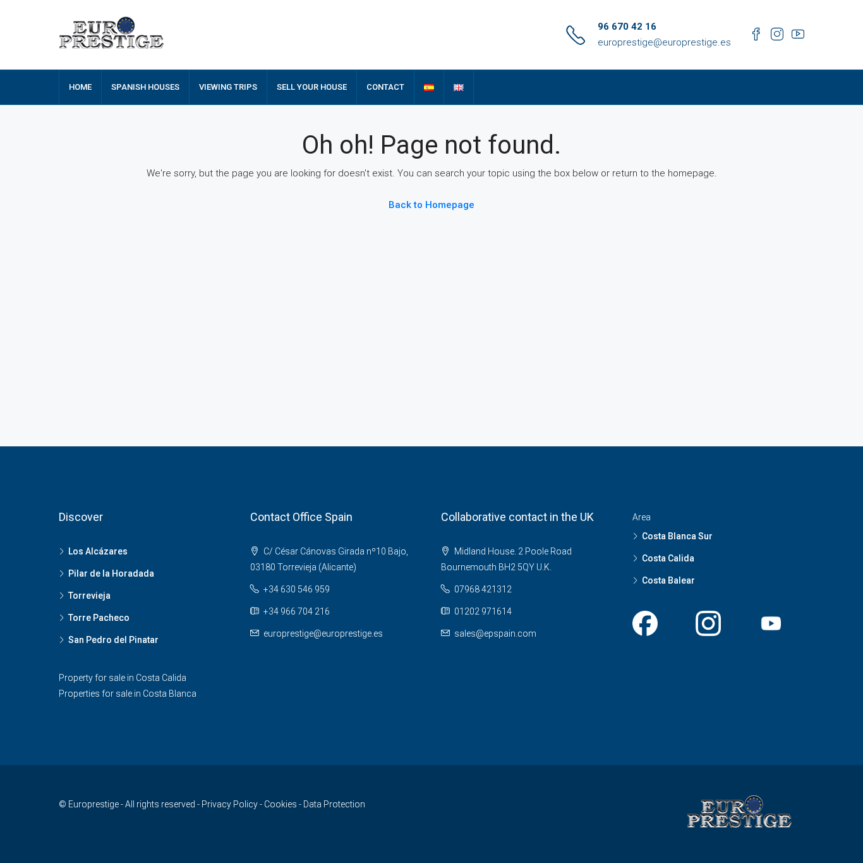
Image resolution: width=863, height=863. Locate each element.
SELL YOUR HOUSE (312, 87)
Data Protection (334, 804)
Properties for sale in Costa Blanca (127, 694)
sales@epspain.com (495, 633)
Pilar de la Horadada (111, 573)
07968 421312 (483, 589)
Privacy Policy (231, 804)
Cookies (281, 804)
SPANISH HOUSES (145, 87)
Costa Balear (668, 580)
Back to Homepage (431, 205)
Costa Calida (668, 558)
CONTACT (385, 87)
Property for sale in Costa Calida (122, 678)
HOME (80, 87)
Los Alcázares (98, 551)
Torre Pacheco (99, 618)
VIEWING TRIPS (228, 87)
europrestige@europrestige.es (664, 42)
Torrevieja (89, 596)
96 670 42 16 (627, 26)
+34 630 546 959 (296, 589)
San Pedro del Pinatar (113, 640)
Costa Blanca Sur (677, 536)
